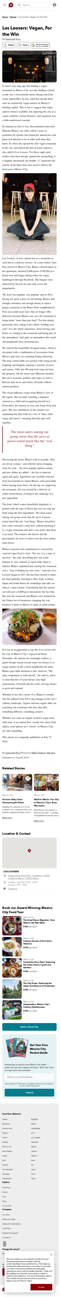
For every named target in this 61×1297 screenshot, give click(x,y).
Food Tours (6, 1187)
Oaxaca (34, 1151)
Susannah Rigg (12, 39)
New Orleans (7, 1151)
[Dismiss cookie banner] (51, 1254)
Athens (5, 1119)
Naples (33, 1146)
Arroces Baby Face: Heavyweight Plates (13, 801)
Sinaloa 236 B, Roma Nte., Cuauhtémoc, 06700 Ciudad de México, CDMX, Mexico (29, 877)
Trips (4, 1197)
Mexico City (7, 795)
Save (25, 45)
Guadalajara (35, 1128)
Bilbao (33, 1124)
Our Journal (6, 1206)
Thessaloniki (6, 1178)
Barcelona (6, 1124)
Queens (5, 1165)
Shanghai (5, 1174)
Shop (4, 1201)
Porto (33, 1160)
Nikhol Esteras (38, 752)
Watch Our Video (8, 1219)
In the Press (6, 1228)
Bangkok (34, 1119)
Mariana (51, 752)
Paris (4, 1160)
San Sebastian (7, 1169)
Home (5, 17)
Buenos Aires (7, 1128)
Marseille (34, 1142)
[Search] (19, 5)
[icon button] (4, 5)
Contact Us (6, 1237)
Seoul (33, 1169)
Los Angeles (35, 1137)
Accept (41, 1287)
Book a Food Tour (29, 1026)
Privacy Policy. (26, 1280)
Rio (32, 1165)
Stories (13, 17)
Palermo (34, 1156)
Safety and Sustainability (11, 1224)
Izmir (33, 1133)
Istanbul (5, 1133)
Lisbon (4, 1137)
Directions (12, 888)
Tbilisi (33, 1174)
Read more (7, 817)
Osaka (4, 1156)
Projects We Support (10, 1233)
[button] (29, 850)
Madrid (5, 1142)
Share (11, 45)
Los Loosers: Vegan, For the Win (33, 17)
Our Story (6, 1215)
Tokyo (33, 1178)
